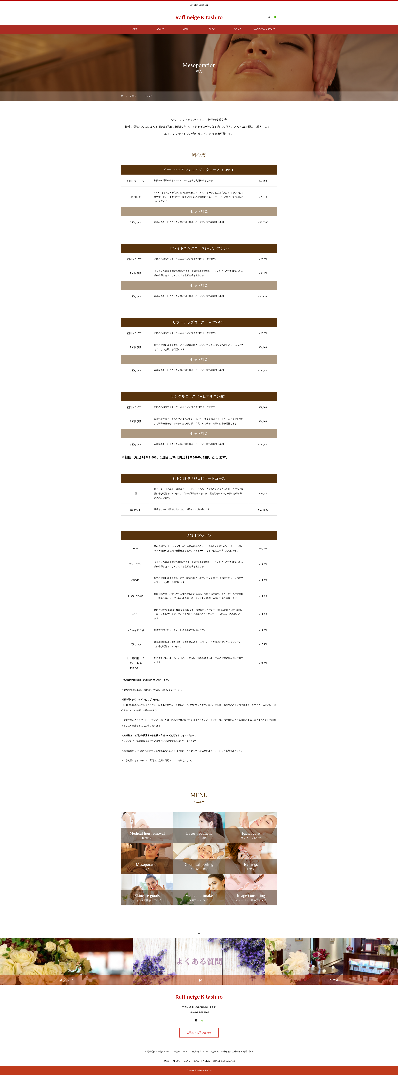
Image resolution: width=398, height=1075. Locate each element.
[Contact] (275, 17)
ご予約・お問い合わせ (199, 1032)
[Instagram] (269, 17)
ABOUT (160, 29)
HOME (134, 29)
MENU (186, 29)
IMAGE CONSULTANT (264, 29)
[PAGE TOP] (199, 933)
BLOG (212, 29)
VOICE (237, 29)
